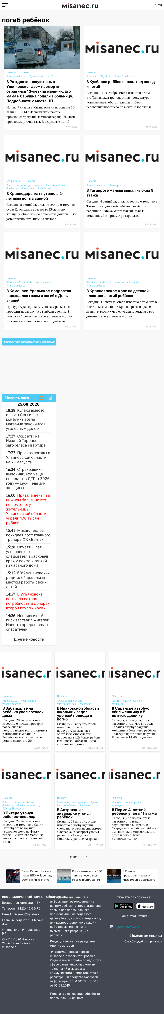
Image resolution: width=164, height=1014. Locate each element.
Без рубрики (13, 180)
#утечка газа (36, 76)
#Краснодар (24, 185)
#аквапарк (63, 802)
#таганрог (115, 185)
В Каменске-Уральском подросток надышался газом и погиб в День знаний (38, 296)
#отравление (43, 282)
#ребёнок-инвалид (28, 805)
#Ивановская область (69, 700)
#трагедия (118, 805)
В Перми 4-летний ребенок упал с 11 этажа (134, 811)
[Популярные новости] (50, 398)
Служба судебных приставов (143, 941)
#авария (91, 76)
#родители (27, 188)
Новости (11, 72)
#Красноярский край (98, 282)
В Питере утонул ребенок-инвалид (18, 815)
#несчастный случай (127, 282)
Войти (157, 5)
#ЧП (50, 76)
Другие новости (29, 639)
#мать (38, 185)
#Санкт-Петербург (13, 808)
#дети (9, 185)
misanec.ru (10, 947)
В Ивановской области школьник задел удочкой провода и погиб (78, 713)
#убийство (44, 188)
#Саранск (117, 703)
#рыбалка (85, 703)
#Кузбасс (105, 76)
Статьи (25, 72)
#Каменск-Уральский (19, 282)
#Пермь (116, 802)
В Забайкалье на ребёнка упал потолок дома (23, 712)
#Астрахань (80, 802)
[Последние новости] (41, 398)
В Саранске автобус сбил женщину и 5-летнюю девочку (130, 712)
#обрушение (28, 700)
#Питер (6, 802)
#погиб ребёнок (15, 76)
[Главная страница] (80, 5)
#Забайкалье (9, 700)
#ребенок (11, 188)
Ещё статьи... (80, 857)
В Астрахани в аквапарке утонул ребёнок (74, 813)
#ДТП (115, 700)
